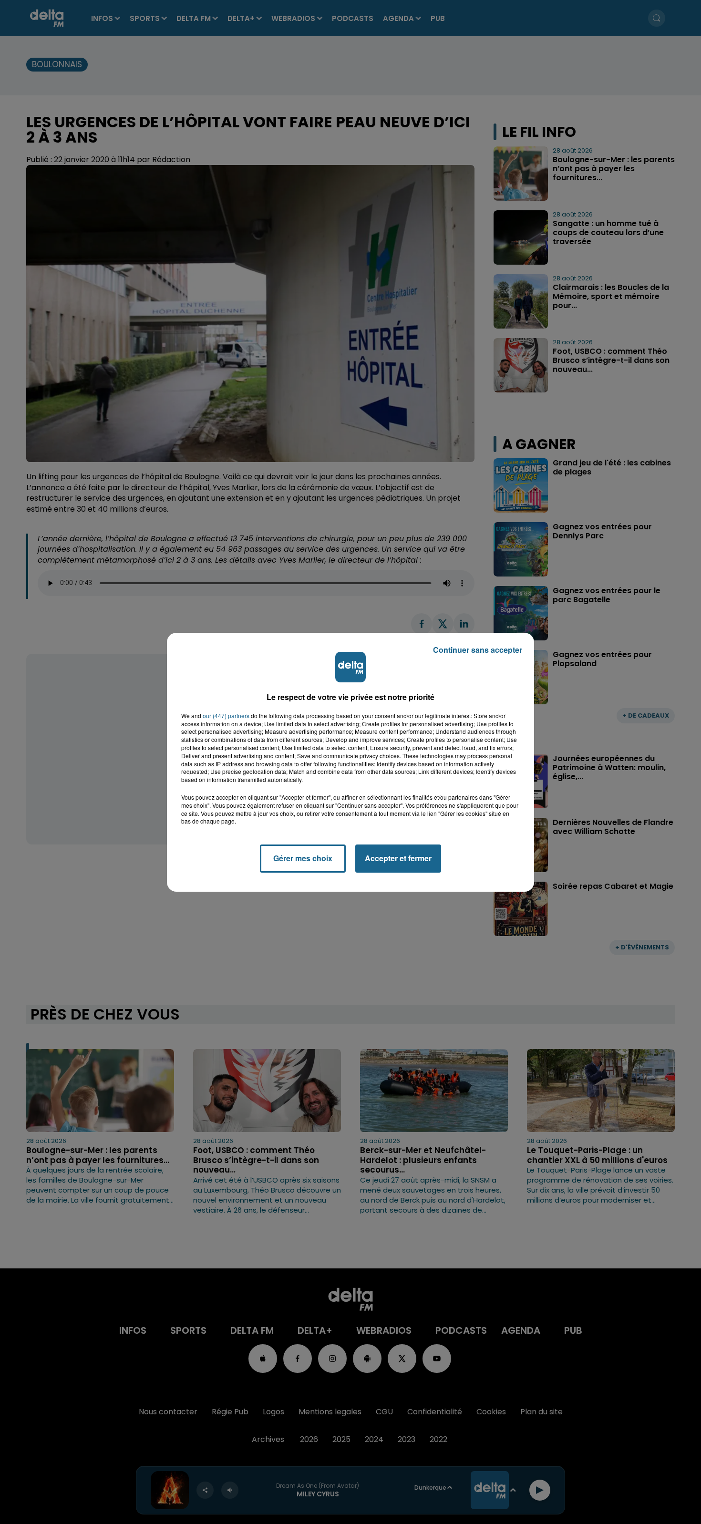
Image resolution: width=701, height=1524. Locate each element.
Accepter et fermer (398, 858)
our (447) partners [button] (226, 716)
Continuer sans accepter (477, 649)
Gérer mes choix (302, 858)
